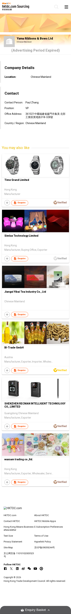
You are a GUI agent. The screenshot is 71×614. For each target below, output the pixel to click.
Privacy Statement (13, 541)
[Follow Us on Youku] (41, 568)
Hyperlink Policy (42, 541)
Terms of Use (41, 535)
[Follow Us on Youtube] (35, 568)
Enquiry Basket (35, 610)
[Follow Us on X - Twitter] (11, 568)
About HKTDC (41, 515)
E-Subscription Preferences (48, 526)
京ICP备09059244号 (44, 547)
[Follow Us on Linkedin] (17, 568)
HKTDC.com (10, 515)
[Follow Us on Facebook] (5, 568)
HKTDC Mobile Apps (45, 521)
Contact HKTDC (12, 521)
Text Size (8, 535)
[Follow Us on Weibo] (23, 568)
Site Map (8, 547)
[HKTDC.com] (36, 510)
